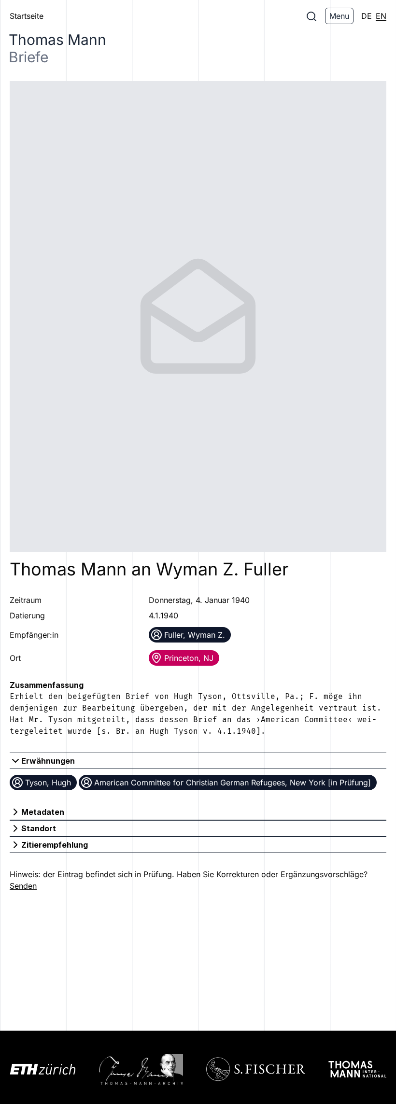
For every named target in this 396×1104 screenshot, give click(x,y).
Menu (339, 16)
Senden (23, 886)
